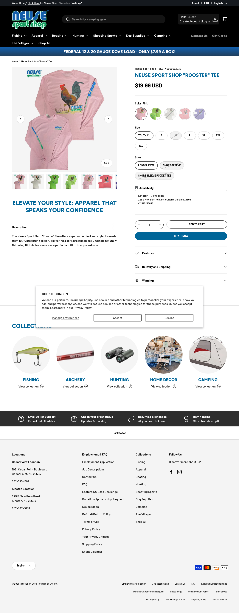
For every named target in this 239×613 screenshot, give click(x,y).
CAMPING (208, 379)
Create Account (190, 21)
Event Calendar (92, 551)
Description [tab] (19, 227)
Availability (146, 188)
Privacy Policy (83, 307)
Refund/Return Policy (96, 514)
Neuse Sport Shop (145, 68)
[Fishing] (31, 355)
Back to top (119, 433)
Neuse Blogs (90, 506)
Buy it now (181, 236)
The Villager (20, 43)
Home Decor (163, 379)
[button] (225, 19)
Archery (75, 379)
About (195, 3)
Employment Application (98, 462)
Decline (169, 318)
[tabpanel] (64, 240)
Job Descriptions (93, 469)
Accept (117, 318)
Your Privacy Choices (95, 536)
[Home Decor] (164, 355)
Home (15, 61)
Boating (57, 36)
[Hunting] (120, 355)
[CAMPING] (208, 355)
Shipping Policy (92, 544)
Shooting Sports (105, 36)
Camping (160, 36)
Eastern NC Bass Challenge (100, 491)
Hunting (78, 36)
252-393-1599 (20, 481)
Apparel (37, 36)
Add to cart (197, 224)
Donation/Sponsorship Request (103, 499)
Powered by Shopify (47, 583)
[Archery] (75, 355)
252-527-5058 (21, 508)
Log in (206, 21)
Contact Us (199, 36)
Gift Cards (219, 36)
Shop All (44, 43)
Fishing (17, 36)
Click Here (34, 3)
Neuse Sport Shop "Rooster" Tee (36, 61)
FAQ (206, 3)
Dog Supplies (135, 36)
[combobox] (114, 19)
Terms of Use (90, 521)
